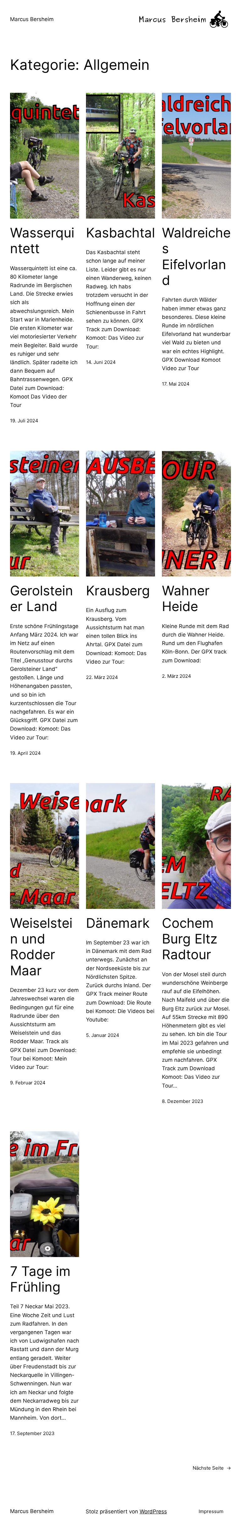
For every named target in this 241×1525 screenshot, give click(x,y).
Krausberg (118, 590)
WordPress (153, 1511)
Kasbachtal (120, 233)
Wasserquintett (42, 240)
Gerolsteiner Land (41, 598)
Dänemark (118, 923)
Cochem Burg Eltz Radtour (189, 939)
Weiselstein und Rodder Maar (41, 946)
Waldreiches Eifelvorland (196, 256)
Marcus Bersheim (32, 19)
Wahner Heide (186, 598)
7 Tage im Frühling (40, 1279)
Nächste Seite (212, 1468)
